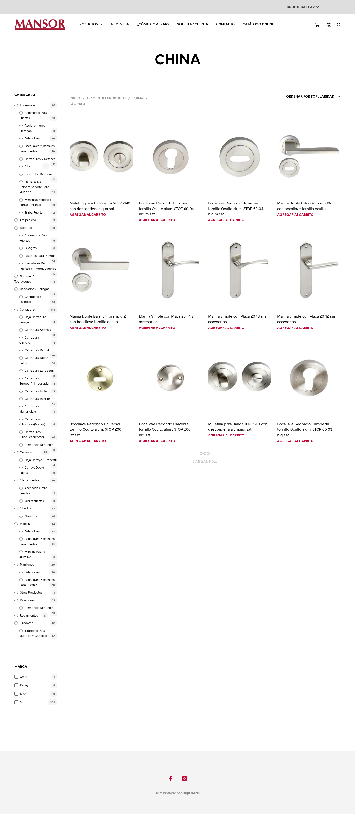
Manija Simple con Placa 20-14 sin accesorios (168, 319)
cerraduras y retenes (40, 159)
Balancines (32, 138)
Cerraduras (28, 309)
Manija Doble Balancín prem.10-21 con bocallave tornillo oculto (98, 319)
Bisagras (26, 228)
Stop (23, 702)
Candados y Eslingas (34, 289)
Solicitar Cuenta (192, 24)
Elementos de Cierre (39, 174)
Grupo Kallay (301, 7)
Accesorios (27, 105)
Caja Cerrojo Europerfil (41, 460)
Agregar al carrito (88, 215)
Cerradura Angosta (38, 330)
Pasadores (27, 600)
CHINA (137, 98)
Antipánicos (28, 220)
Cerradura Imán (36, 391)
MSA (23, 694)
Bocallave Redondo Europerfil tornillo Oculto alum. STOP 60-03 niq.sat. (304, 429)
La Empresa (119, 24)
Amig (23, 677)
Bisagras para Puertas (40, 256)
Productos (88, 24)
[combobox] (307, 97)
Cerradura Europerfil (39, 370)
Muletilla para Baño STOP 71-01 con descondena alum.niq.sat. (237, 426)
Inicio (75, 98)
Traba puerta (34, 212)
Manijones (27, 564)
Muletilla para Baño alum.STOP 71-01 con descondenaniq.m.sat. (100, 206)
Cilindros (26, 508)
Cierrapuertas (29, 480)
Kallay (24, 685)
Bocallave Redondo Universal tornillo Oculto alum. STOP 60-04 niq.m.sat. (235, 208)
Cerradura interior (37, 398)
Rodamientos (29, 615)
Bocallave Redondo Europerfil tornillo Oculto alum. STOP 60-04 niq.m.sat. (166, 208)
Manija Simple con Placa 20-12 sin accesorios (306, 319)
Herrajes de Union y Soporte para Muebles (34, 187)
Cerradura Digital (37, 350)
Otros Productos (31, 592)
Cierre (29, 166)
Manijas (25, 523)
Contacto (225, 24)
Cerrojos (26, 452)
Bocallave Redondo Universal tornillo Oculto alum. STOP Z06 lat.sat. (95, 429)
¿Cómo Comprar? (153, 24)
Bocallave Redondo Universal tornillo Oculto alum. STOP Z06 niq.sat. (165, 429)
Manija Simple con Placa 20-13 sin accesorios (237, 319)
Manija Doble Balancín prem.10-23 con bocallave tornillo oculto (306, 206)
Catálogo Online (258, 24)
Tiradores (26, 623)
